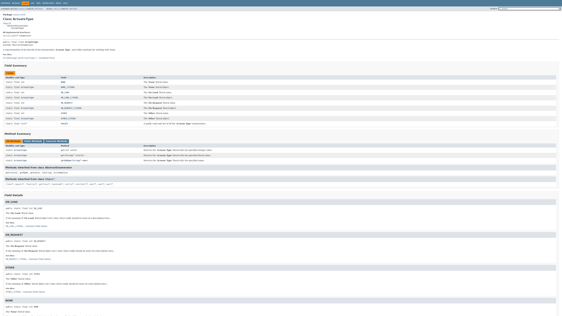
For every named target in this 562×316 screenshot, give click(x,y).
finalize (30, 184)
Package (16, 3)
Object (6, 23)
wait (92, 184)
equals (18, 184)
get (62, 150)
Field (21, 9)
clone (9, 184)
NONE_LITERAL (68, 87)
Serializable (10, 36)
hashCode (56, 184)
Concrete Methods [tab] (56, 141)
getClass (43, 184)
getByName (66, 160)
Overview (5, 3)
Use (32, 3)
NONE (63, 82)
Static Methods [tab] (33, 141)
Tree (38, 3)
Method (39, 9)
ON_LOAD (65, 92)
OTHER (64, 113)
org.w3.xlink (19, 14)
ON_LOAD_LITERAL (69, 97)
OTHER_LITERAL (68, 118)
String (69, 155)
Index (58, 3)
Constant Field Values (36, 226)
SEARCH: (494, 9)
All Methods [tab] (13, 141)
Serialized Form (47, 58)
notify (68, 184)
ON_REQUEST (67, 103)
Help (65, 3)
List (23, 123)
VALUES (64, 123)
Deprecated (48, 3)
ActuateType (27, 87)
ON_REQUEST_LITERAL (71, 108)
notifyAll (81, 184)
